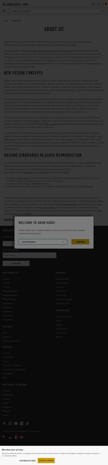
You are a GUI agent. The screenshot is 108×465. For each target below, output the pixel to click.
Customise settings (27, 460)
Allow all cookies (46, 460)
